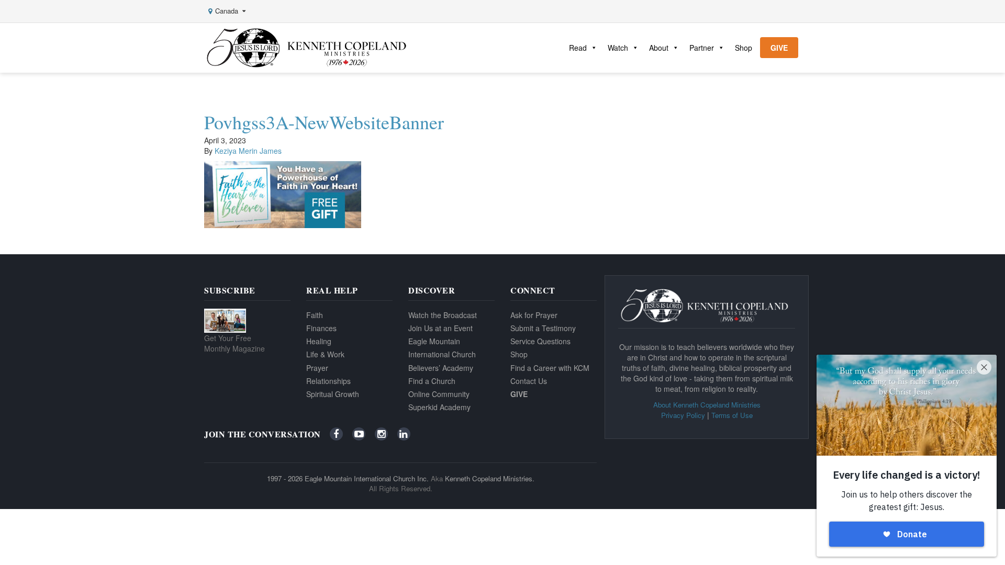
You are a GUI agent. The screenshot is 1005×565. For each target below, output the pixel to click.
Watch (618, 47)
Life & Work (325, 354)
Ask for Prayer (533, 315)
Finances (321, 328)
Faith (314, 315)
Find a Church (431, 381)
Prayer (317, 368)
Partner (701, 47)
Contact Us (528, 381)
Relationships (328, 381)
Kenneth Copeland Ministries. (489, 478)
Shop (743, 47)
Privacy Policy (683, 415)
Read (578, 47)
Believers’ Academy (440, 368)
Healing (318, 341)
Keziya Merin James (248, 150)
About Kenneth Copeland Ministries (707, 405)
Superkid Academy (439, 407)
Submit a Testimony (543, 328)
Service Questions (540, 341)
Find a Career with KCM (549, 368)
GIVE (779, 47)
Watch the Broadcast (442, 315)
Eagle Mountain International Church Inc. (367, 478)
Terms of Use (732, 415)
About (658, 47)
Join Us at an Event (440, 328)
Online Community (439, 394)
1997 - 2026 (285, 478)
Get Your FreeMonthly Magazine (234, 343)
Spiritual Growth (332, 394)
